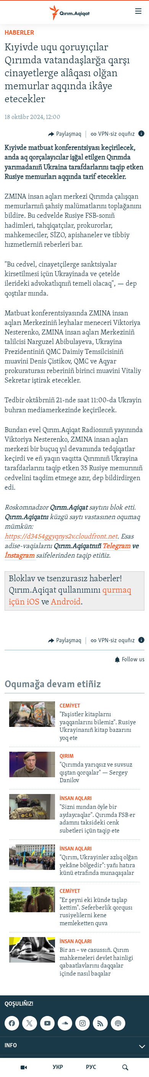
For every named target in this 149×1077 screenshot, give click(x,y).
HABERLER (19, 33)
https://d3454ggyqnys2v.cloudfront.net (61, 537)
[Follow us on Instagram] (82, 1023)
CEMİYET (70, 706)
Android (66, 602)
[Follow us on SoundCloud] (65, 1023)
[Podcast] (118, 1023)
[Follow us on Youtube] (47, 1023)
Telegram (116, 546)
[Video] (23, 1067)
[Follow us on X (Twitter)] (29, 1023)
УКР (58, 1067)
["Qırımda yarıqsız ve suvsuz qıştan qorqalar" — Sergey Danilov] (32, 764)
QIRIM (67, 756)
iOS (33, 602)
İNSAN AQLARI (76, 799)
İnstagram (20, 556)
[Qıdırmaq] (125, 1067)
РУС (91, 1067)
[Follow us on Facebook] (12, 1023)
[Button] (64, 134)
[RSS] (100, 1023)
